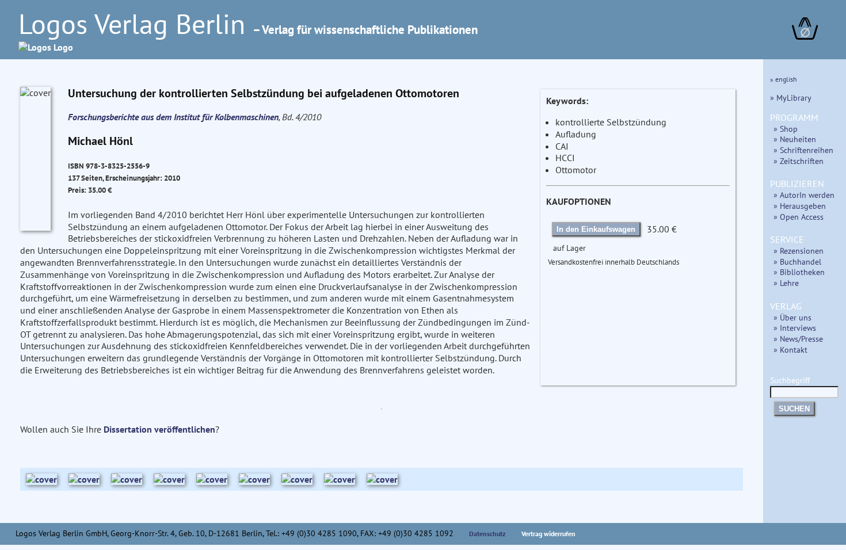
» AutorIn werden (803, 194)
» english (783, 79)
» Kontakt (790, 349)
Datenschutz (487, 533)
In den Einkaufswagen (596, 229)
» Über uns (792, 317)
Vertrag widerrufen (548, 533)
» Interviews (794, 327)
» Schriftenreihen (803, 149)
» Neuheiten (794, 138)
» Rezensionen (798, 250)
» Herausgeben (799, 205)
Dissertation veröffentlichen (159, 429)
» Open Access (798, 216)
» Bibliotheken (799, 271)
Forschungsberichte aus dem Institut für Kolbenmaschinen (173, 117)
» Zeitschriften (798, 160)
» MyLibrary (790, 97)
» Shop (785, 128)
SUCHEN (794, 408)
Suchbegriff (790, 380)
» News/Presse (798, 338)
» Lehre (786, 282)
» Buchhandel (797, 261)
